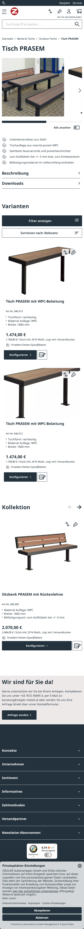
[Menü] (4, 11)
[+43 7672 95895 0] (4, 3)
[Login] (69, 11)
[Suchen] (77, 24)
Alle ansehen (62, 127)
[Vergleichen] (50, 11)
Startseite (7, 38)
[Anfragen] (42, 355)
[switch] (48, 855)
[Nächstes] (79, 507)
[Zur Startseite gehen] (28, 11)
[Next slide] (79, 90)
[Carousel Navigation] (74, 507)
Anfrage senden (18, 715)
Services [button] (77, 3)
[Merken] (59, 11)
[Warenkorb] (78, 11)
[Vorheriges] (70, 507)
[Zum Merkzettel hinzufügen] (73, 252)
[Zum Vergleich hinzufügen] (65, 252)
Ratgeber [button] (64, 3)
